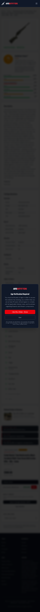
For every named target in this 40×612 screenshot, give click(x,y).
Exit (20, 317)
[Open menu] (36, 3)
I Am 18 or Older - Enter (20, 312)
